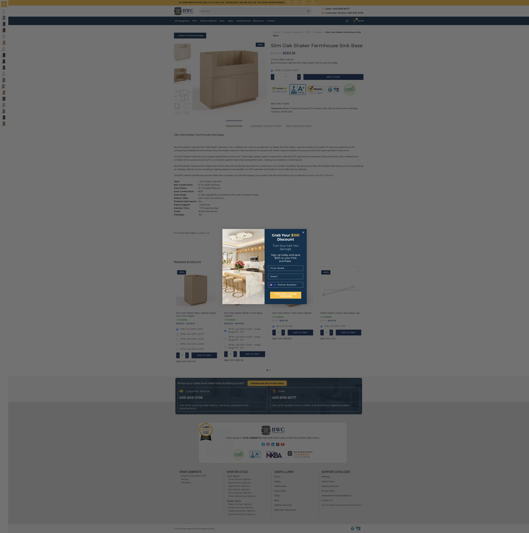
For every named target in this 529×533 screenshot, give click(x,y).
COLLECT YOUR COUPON (286, 295)
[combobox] (272, 284)
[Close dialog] (303, 232)
